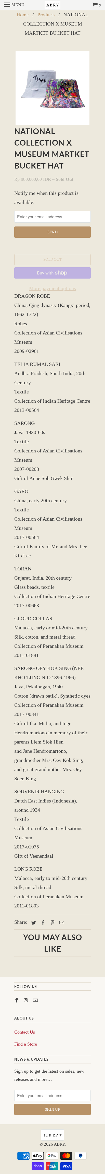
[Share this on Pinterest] (52, 922)
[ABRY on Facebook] (17, 1000)
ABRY (59, 1144)
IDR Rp (53, 1135)
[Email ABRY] (36, 1000)
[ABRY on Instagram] (26, 1000)
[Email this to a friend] (61, 922)
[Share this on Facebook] (42, 922)
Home (23, 14)
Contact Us (24, 1032)
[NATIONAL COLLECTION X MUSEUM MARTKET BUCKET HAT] (52, 88)
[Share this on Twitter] (33, 922)
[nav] (14, 5)
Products (46, 14)
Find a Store (25, 1044)
